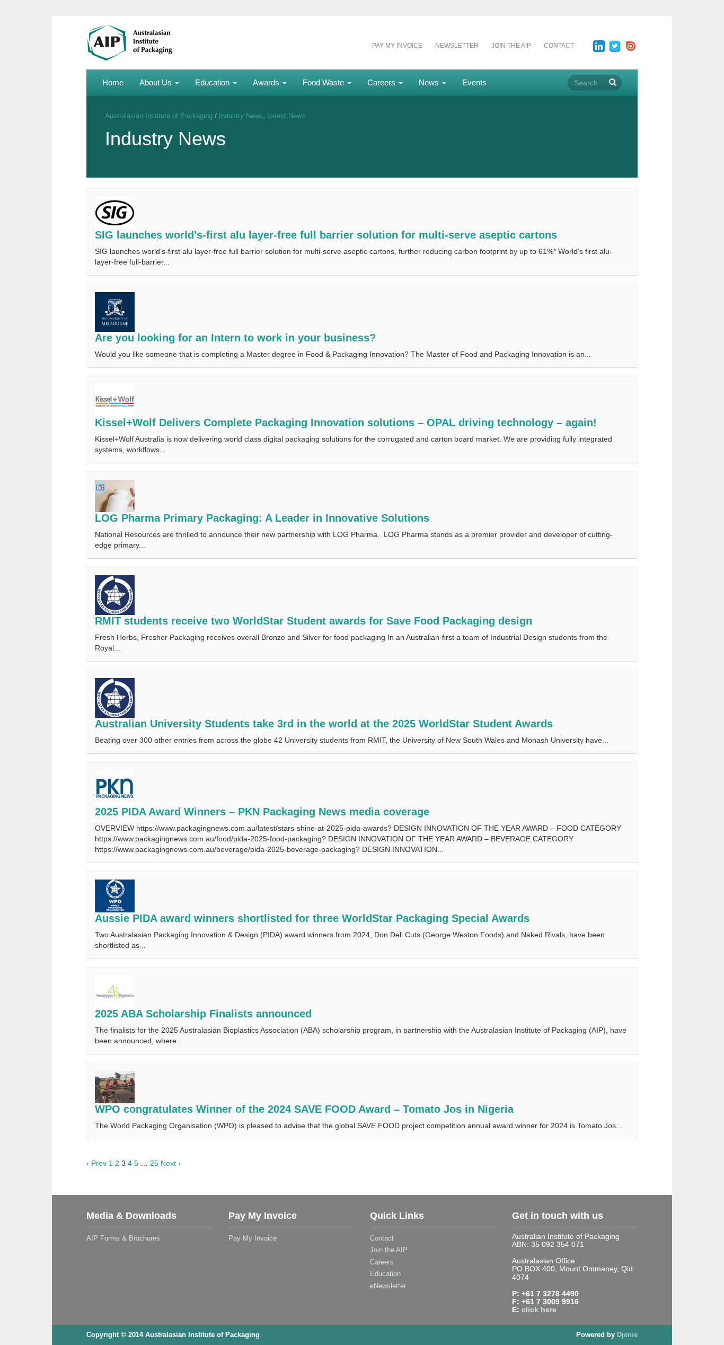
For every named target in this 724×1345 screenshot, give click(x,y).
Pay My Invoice (397, 45)
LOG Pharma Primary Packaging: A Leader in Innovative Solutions (262, 518)
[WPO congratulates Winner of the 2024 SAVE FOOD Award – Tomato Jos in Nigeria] (115, 1086)
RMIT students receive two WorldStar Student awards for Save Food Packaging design (313, 621)
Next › (171, 1163)
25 (154, 1163)
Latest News (286, 116)
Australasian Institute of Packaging (159, 116)
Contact (559, 45)
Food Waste (324, 82)
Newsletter (457, 45)
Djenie (627, 1335)
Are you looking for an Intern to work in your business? (235, 338)
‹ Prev (96, 1163)
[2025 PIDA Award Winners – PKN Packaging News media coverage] (115, 787)
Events (474, 82)
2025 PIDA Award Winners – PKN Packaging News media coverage (262, 811)
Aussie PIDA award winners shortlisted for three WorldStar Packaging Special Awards (312, 918)
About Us (156, 82)
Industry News (241, 116)
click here (539, 1309)
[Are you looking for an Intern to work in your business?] (115, 311)
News (430, 82)
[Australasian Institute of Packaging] (150, 42)
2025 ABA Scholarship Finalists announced (203, 1013)
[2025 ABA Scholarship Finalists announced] (115, 991)
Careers (382, 82)
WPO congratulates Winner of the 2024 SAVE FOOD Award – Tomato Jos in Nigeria (304, 1109)
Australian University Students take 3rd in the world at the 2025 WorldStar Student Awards (324, 723)
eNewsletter (388, 1286)
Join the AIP (511, 45)
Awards (267, 82)
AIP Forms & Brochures (123, 1238)
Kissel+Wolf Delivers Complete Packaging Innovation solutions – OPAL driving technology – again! (346, 422)
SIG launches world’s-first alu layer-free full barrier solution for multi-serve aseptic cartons (326, 235)
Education (213, 82)
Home (112, 82)
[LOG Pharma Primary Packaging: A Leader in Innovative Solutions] (115, 495)
